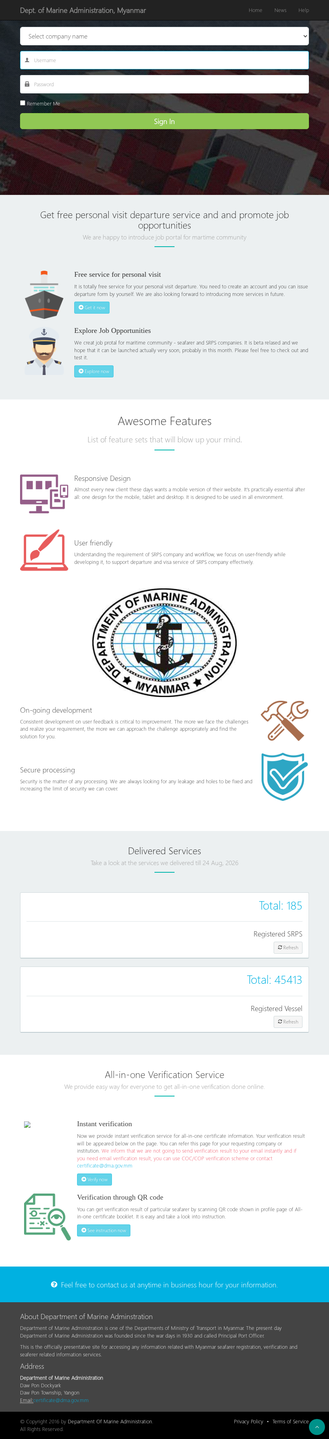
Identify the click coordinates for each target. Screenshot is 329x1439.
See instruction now (106, 1230)
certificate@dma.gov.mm (104, 1165)
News (280, 9)
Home (255, 9)
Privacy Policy (248, 1421)
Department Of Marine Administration (110, 1421)
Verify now (97, 1179)
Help (304, 9)
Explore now (96, 371)
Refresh (290, 947)
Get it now (94, 307)
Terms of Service (290, 1421)
